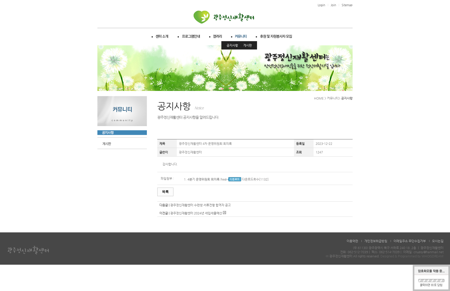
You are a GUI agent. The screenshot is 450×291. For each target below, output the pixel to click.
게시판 (247, 45)
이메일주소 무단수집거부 (409, 241)
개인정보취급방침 (375, 241)
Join (333, 5)
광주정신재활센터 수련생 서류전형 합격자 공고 (200, 205)
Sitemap (347, 5)
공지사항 (232, 45)
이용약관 (352, 241)
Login (321, 5)
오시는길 (437, 241)
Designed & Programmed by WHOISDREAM (411, 256)
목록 (165, 192)
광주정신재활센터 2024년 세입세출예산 (196, 213)
